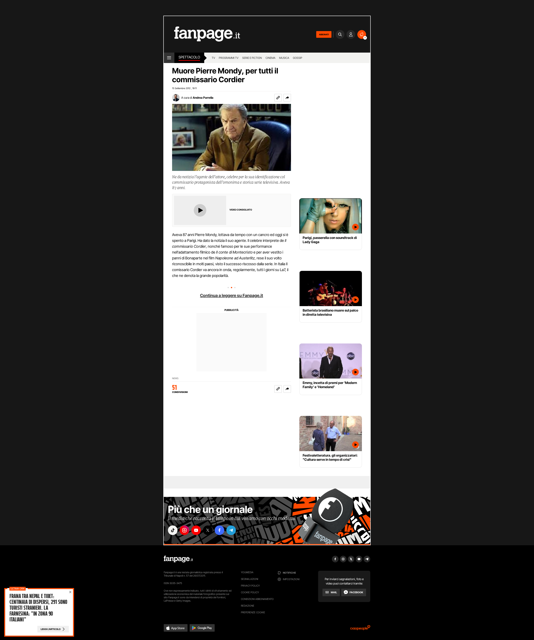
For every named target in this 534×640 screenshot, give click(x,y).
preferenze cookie (253, 612)
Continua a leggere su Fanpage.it (231, 295)
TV (213, 57)
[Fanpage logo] (202, 34)
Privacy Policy (250, 585)
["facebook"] (219, 530)
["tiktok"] (173, 530)
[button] (287, 97)
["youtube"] (196, 530)
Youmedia (247, 572)
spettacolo (189, 57)
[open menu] (169, 58)
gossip (297, 57)
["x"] (208, 530)
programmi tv (228, 57)
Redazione (247, 605)
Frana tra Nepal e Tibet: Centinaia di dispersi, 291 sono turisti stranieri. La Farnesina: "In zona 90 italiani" (38, 607)
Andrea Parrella (203, 97)
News (175, 378)
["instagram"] (184, 530)
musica (284, 57)
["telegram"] (231, 530)
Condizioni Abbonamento (257, 599)
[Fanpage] (178, 559)
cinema (270, 57)
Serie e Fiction (252, 57)
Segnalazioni (249, 579)
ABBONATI (324, 34)
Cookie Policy (250, 592)
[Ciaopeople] (360, 629)
